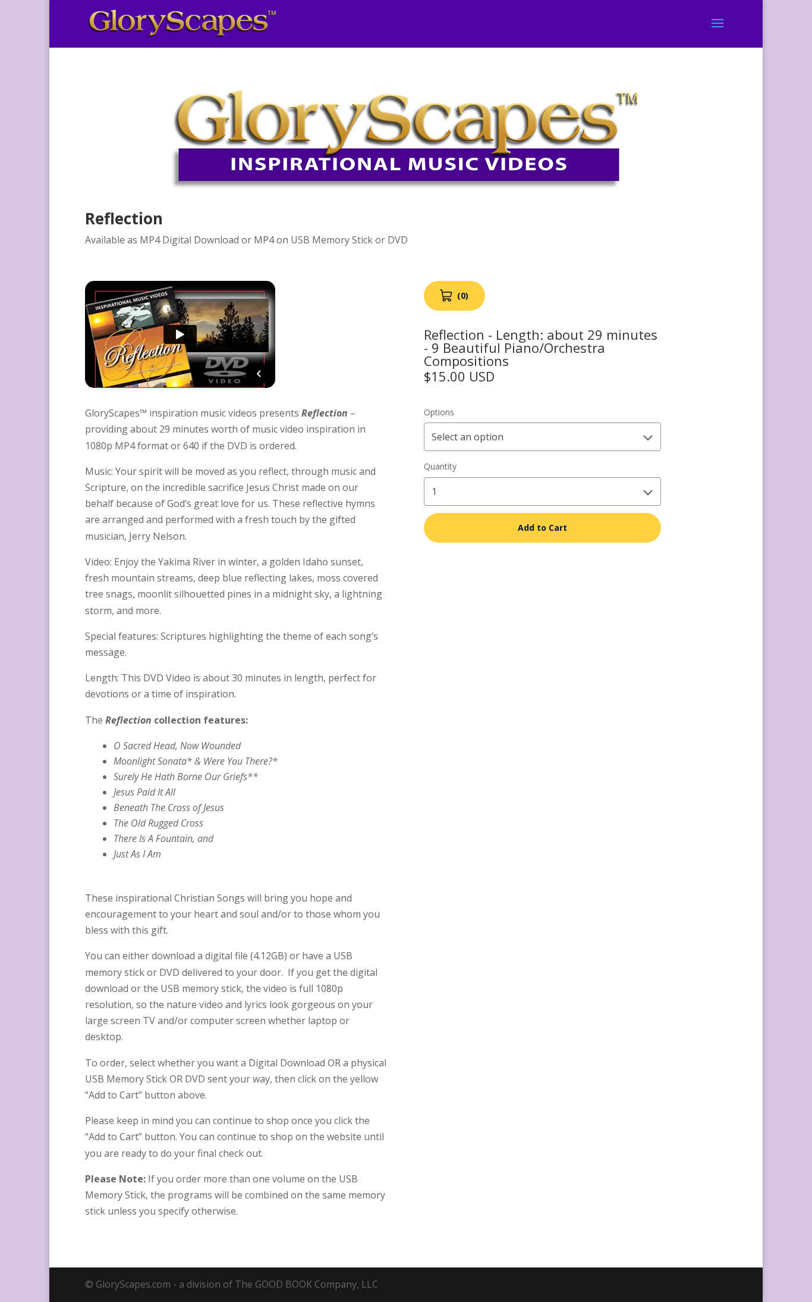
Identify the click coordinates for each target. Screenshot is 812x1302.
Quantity (440, 466)
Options (439, 412)
